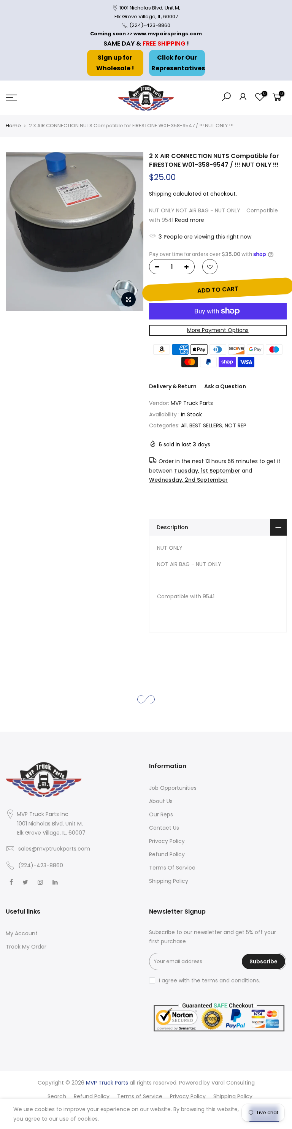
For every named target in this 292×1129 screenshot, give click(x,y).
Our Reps (161, 814)
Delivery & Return (173, 386)
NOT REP (235, 425)
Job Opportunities (173, 788)
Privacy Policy (167, 841)
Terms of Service (139, 1096)
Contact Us (164, 828)
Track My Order (26, 946)
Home (13, 125)
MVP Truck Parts (192, 403)
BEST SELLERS (205, 425)
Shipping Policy (168, 881)
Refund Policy (167, 854)
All (184, 425)
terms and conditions (230, 980)
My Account (22, 933)
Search (57, 1096)
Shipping (160, 194)
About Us (161, 801)
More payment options (217, 330)
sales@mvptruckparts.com (54, 848)
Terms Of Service (172, 867)
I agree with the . (209, 980)
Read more (189, 220)
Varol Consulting (233, 1082)
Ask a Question (225, 386)
